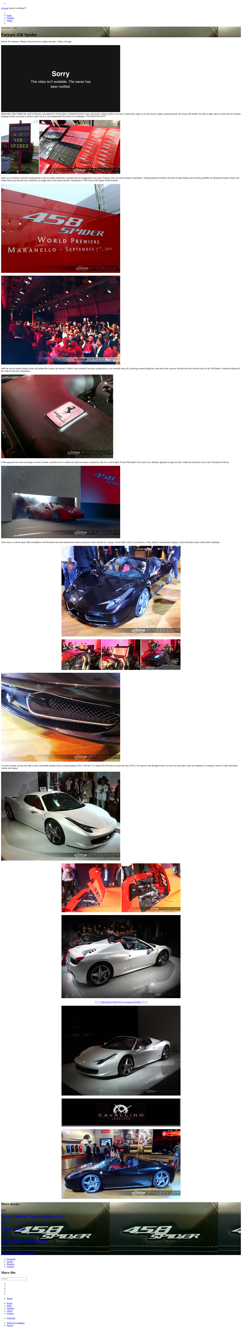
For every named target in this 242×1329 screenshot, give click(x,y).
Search (10, 1298)
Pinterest (10, 1264)
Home (9, 1303)
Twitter (10, 1261)
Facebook (11, 1259)
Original (10, 18)
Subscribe (11, 1318)
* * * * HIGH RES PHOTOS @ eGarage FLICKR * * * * (121, 1002)
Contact (10, 1313)
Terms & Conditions (16, 1323)
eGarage (5, 8)
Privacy (10, 1325)
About (9, 20)
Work (9, 15)
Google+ (11, 1266)
